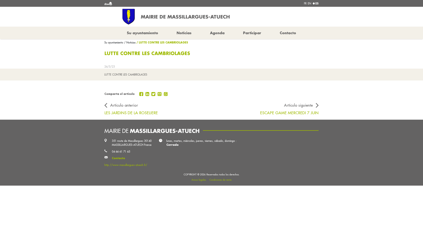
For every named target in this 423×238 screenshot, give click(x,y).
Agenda (217, 33)
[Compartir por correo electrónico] (160, 93)
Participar (252, 33)
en (309, 3)
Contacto (288, 33)
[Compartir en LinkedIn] (148, 93)
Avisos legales (199, 179)
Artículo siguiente (298, 105)
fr (305, 3)
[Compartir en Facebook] (142, 93)
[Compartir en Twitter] (154, 93)
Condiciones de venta (220, 179)
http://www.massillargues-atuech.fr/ (125, 165)
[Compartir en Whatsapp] (166, 93)
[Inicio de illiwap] (147, 3)
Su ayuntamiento (114, 42)
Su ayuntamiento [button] (142, 33)
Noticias (184, 33)
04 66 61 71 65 (121, 151)
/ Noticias (130, 42)
